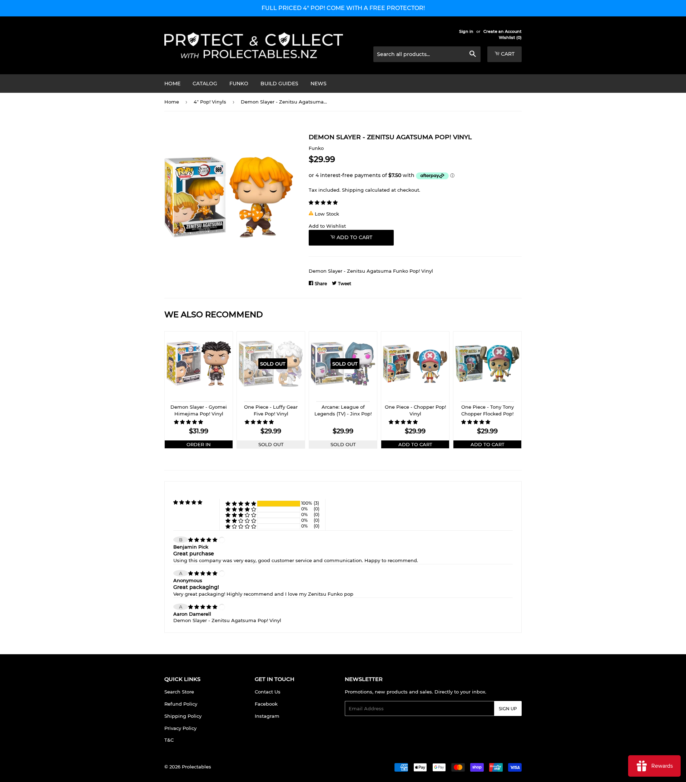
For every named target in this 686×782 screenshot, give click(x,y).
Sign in (466, 31)
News (318, 83)
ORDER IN (199, 444)
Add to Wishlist (327, 226)
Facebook (266, 704)
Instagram (267, 716)
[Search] (472, 54)
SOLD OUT (271, 444)
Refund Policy (180, 704)
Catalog (205, 83)
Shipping (353, 190)
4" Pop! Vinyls (210, 102)
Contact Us (267, 692)
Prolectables (196, 767)
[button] (324, 202)
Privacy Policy (180, 728)
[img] (203, 540)
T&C (169, 740)
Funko (238, 83)
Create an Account (502, 31)
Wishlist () (510, 37)
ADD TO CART (415, 444)
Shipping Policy (183, 716)
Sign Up (508, 708)
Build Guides (279, 83)
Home (172, 83)
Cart (506, 54)
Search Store (179, 692)
